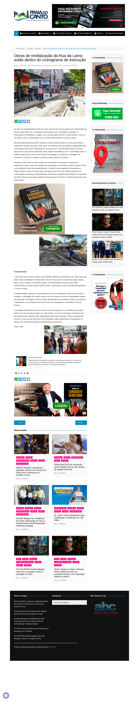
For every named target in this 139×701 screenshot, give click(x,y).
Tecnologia (66, 65)
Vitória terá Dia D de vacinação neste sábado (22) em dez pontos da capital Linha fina (69, 467)
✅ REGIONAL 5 (45, 33)
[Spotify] (27, 373)
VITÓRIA (74, 65)
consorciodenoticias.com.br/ (37, 368)
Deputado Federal (60, 508)
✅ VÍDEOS (98, 33)
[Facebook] (22, 373)
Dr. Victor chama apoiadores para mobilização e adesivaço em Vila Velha (69, 517)
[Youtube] (16, 373)
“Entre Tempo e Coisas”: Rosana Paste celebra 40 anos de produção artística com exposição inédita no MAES (107, 234)
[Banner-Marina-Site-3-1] (88, 16)
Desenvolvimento (36, 65)
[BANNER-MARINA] (107, 153)
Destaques (20, 457)
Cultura (25, 559)
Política (41, 460)
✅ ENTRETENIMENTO (83, 33)
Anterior (20, 423)
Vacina (57, 460)
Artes (18, 559)
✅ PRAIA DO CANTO (28, 33)
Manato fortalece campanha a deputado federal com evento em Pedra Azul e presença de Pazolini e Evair (31, 603)
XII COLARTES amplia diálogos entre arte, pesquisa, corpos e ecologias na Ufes (30, 571)
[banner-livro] (50, 399)
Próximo (80, 423)
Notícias (55, 65)
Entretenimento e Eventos (25, 562)
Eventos (38, 562)
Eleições (29, 457)
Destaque (20, 508)
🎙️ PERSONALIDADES (114, 33)
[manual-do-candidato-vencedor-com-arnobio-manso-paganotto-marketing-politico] (39, 209)
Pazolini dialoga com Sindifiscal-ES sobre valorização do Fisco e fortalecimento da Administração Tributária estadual (29, 621)
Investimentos (47, 65)
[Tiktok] (25, 373)
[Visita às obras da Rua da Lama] (63, 250)
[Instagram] (19, 373)
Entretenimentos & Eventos (104, 183)
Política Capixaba (22, 463)
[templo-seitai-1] (107, 294)
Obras (60, 65)
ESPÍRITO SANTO (22, 460)
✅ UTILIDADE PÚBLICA (62, 33)
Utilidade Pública (77, 457)
